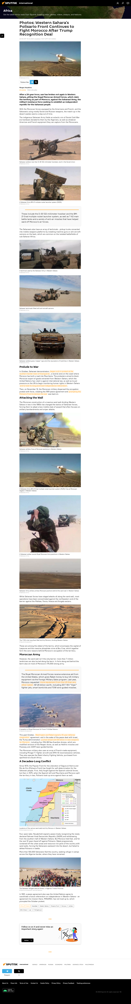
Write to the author (32, 90)
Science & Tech (78, 964)
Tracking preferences (83, 983)
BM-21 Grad (23, 910)
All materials (22, 90)
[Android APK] (8, 990)
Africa (22, 906)
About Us (5, 983)
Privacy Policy (56, 983)
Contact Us (34, 983)
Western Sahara (44, 906)
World (27, 906)
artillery (71, 906)
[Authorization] (118, 3)
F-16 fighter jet (38, 910)
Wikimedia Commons (27, 830)
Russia (50, 964)
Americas (42, 964)
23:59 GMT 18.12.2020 (26, 39)
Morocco (64, 906)
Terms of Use (24, 983)
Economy (58, 964)
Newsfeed (34, 906)
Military (67, 964)
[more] (2, 36)
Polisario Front (55, 906)
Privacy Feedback (68, 983)
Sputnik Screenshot (26, 642)
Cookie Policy (44, 983)
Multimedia (89, 964)
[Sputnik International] (10, 5)
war (30, 910)
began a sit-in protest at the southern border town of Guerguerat (46, 372)
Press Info (14, 983)
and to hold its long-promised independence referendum (43, 386)
